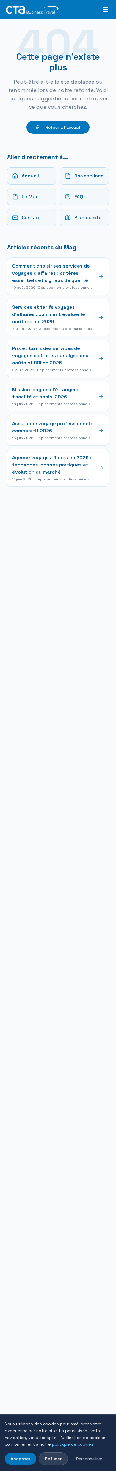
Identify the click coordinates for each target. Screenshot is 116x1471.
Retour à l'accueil (63, 127)
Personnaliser (89, 1458)
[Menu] (105, 10)
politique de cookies (72, 1444)
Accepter (20, 1458)
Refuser (53, 1458)
